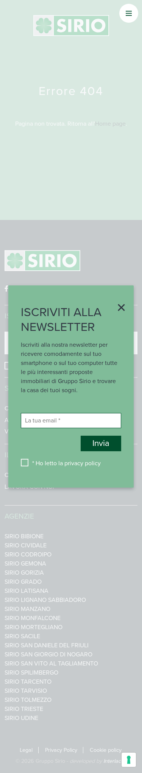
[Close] (119, 308)
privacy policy (82, 463)
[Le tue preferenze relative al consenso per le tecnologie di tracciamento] (129, 760)
